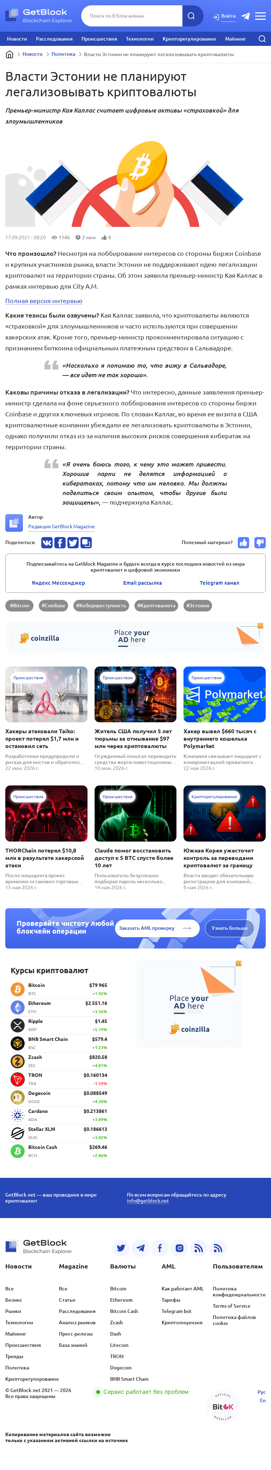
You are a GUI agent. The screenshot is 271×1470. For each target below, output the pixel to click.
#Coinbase (53, 605)
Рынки (13, 1311)
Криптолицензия (182, 1322)
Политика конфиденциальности (239, 1291)
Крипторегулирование (189, 39)
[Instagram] (179, 1248)
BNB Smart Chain (129, 1379)
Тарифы (171, 1300)
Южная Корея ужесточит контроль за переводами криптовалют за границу (218, 857)
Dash (115, 1334)
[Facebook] (160, 1248)
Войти (228, 16)
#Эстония (197, 605)
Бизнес (13, 1300)
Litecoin (119, 1345)
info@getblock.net (148, 1201)
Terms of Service (232, 1306)
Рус (262, 1392)
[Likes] (243, 542)
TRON (117, 1356)
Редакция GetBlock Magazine (61, 526)
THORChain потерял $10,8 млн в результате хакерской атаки (44, 857)
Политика (63, 54)
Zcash (116, 1322)
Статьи (67, 1300)
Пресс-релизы (76, 1334)
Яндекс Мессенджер (58, 582)
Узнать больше (230, 928)
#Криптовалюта (156, 605)
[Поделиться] (47, 542)
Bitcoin (118, 1288)
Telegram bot (177, 1311)
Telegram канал (219, 582)
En (263, 1400)
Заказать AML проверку (146, 928)
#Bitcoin (19, 605)
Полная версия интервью (44, 300)
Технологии (140, 39)
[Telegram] (140, 1248)
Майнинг (235, 39)
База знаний (73, 1345)
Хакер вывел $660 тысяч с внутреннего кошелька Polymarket (220, 738)
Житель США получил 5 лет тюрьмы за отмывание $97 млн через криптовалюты (133, 738)
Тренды (14, 1356)
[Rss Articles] (218, 1248)
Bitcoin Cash (124, 1311)
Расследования (54, 39)
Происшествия (99, 39)
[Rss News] (198, 1248)
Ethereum (121, 1300)
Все (9, 1288)
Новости (17, 39)
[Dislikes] (260, 542)
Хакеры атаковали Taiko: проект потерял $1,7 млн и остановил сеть (42, 738)
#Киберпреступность (101, 605)
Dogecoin (121, 1367)
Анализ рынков (77, 1322)
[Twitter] (121, 1248)
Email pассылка (142, 582)
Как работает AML (183, 1288)
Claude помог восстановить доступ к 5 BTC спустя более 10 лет (134, 857)
